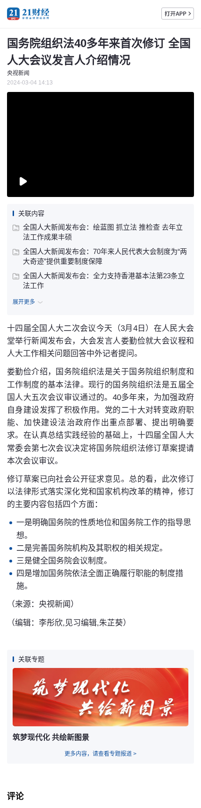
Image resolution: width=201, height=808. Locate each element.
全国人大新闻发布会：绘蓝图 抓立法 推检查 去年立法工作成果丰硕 (103, 232)
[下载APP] (177, 13)
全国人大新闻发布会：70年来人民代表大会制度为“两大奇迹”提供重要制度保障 (105, 256)
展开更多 (24, 302)
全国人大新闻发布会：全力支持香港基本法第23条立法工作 (104, 280)
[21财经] (28, 13)
